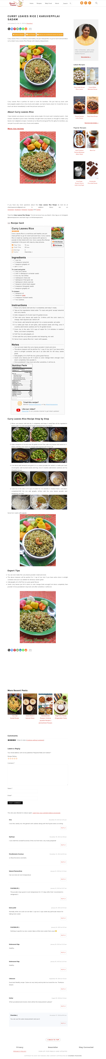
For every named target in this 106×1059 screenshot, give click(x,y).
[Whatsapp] (23, 29)
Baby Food (48, 3)
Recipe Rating (12, 756)
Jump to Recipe (19, 34)
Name (10, 788)
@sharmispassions (35, 404)
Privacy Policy (19, 1051)
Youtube (30, 209)
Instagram (11, 209)
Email (10, 795)
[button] (12, 231)
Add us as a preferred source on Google (51, 34)
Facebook (18, 209)
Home (31, 3)
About (57, 3)
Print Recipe (31, 34)
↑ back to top (53, 1040)
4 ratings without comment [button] (35, 740)
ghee (23, 295)
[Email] (17, 29)
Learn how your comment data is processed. (47, 813)
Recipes (39, 3)
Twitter (38, 209)
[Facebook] (12, 29)
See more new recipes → (91, 123)
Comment (11, 763)
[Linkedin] (20, 29)
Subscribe (25, 411)
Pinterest (24, 209)
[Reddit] (26, 29)
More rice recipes (16, 129)
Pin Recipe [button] (58, 245)
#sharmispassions (52, 404)
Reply (63, 828)
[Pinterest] (14, 29)
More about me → (86, 57)
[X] (9, 29)
